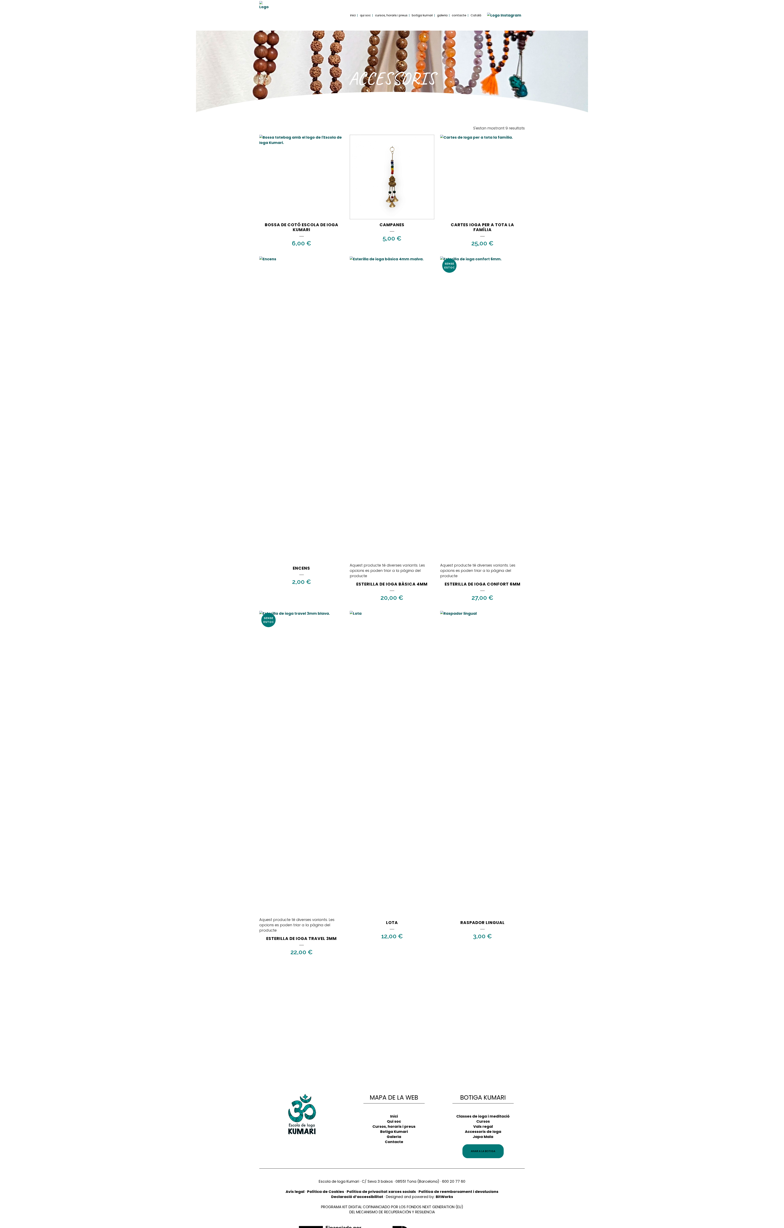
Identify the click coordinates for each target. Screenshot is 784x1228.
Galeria (394, 1136)
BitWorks (444, 1196)
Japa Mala (483, 1136)
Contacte (394, 1141)
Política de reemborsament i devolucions (458, 1191)
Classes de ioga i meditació (483, 1116)
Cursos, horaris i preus (393, 1126)
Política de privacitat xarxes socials (381, 1191)
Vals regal (483, 1126)
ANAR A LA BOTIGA (483, 1151)
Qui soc (394, 1121)
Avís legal (295, 1191)
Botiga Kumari (394, 1131)
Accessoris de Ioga (483, 1131)
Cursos (483, 1121)
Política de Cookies (325, 1191)
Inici (394, 1116)
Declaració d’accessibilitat (357, 1196)
